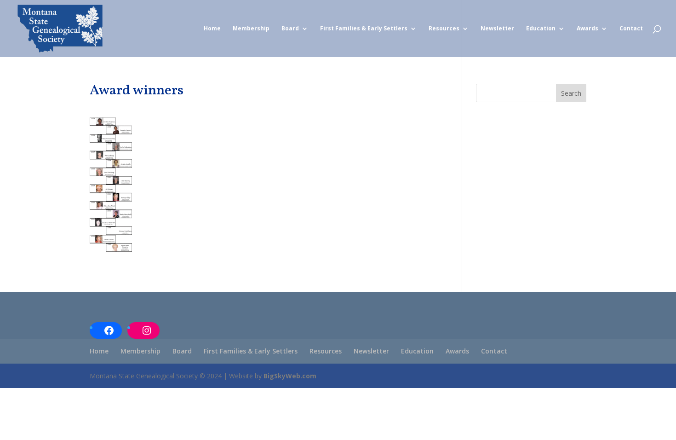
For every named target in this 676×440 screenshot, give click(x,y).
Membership (251, 28)
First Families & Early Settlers (363, 28)
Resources (444, 28)
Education (541, 28)
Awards (587, 28)
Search (571, 93)
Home (212, 28)
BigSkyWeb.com (290, 375)
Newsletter (497, 28)
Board (290, 28)
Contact (631, 28)
